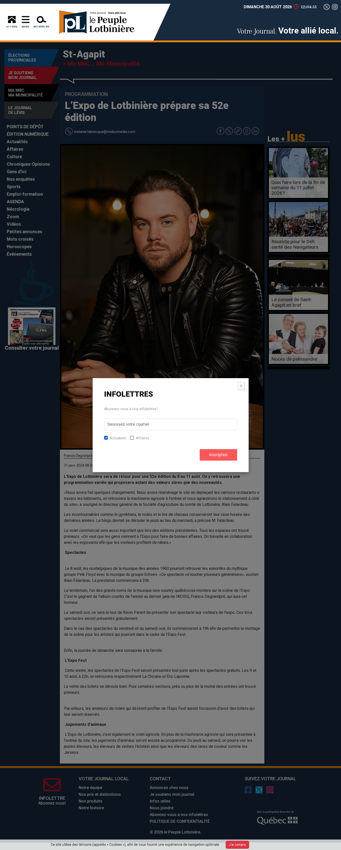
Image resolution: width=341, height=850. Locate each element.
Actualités (118, 438)
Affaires (142, 438)
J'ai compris (237, 845)
